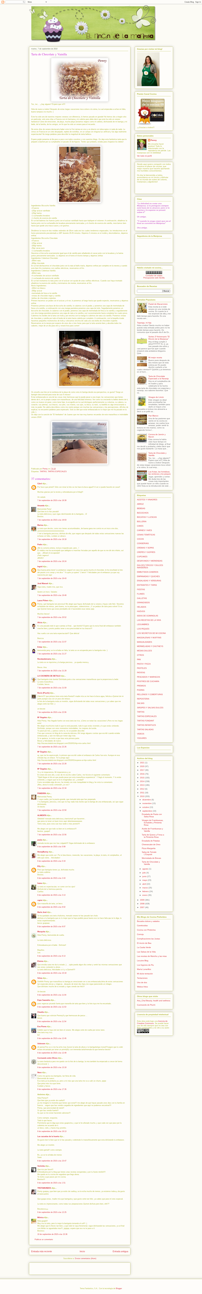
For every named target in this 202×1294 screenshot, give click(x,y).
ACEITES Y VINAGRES (147, 500)
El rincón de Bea (144, 943)
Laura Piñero (42, 600)
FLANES (140, 594)
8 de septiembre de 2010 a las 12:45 (51, 1038)
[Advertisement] (47, 1268)
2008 (142, 904)
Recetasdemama (44, 659)
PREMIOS (141, 686)
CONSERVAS (143, 543)
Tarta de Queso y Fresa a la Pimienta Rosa (153, 836)
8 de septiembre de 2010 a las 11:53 (51, 1007)
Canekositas (142, 925)
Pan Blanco (153, 416)
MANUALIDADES (144, 642)
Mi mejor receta (155, 357)
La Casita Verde (144, 947)
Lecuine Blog (142, 960)
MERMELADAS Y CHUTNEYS (150, 646)
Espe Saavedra (43, 1000)
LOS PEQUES (143, 629)
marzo (145, 888)
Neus (39, 1072)
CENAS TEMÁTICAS (146, 535)
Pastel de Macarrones (158, 304)
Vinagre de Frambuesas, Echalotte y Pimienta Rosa (152, 822)
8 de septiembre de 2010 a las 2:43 (51, 878)
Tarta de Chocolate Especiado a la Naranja (158, 377)
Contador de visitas (154, 275)
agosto (145, 869)
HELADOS (141, 607)
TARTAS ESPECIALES (57, 471)
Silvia (39, 978)
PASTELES (142, 668)
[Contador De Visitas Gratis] (154, 273)
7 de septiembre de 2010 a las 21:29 (51, 671)
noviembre (147, 803)
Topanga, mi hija (144, 323)
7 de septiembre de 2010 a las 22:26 (51, 747)
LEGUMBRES (143, 624)
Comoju (140, 934)
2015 (142, 778)
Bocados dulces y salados (148, 921)
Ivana (39, 883)
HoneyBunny (42, 852)
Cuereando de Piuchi (146, 1005)
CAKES (140, 526)
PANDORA (41, 793)
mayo (145, 880)
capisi (39, 900)
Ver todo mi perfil (144, 156)
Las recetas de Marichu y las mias (152, 956)
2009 (142, 900)
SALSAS (140, 703)
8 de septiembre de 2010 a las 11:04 (51, 995)
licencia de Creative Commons (152, 1022)
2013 (142, 785)
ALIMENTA (41, 815)
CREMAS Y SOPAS (145, 548)
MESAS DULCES (144, 651)
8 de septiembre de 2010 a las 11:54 (51, 1021)
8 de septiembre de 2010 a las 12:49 (51, 1053)
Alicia (39, 622)
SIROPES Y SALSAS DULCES (150, 707)
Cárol (39, 484)
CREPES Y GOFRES (146, 552)
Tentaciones (142, 978)
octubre (146, 807)
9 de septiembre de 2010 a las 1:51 (51, 1183)
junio (144, 876)
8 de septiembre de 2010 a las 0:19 (51, 861)
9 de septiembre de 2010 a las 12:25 (51, 1212)
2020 (142, 766)
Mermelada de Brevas (151, 858)
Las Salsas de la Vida (146, 952)
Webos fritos (142, 987)
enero (145, 895)
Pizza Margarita (148, 848)
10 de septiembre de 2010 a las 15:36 (52, 1234)
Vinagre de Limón (156, 397)
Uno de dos (142, 982)
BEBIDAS (141, 508)
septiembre (147, 811)
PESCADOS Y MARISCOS (148, 677)
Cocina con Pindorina (146, 930)
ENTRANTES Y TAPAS (147, 585)
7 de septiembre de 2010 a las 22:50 (51, 810)
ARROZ (140, 504)
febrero (145, 891)
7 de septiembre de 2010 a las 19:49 (51, 595)
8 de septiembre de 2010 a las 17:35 (51, 1089)
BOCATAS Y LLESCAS (147, 517)
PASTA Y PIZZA (144, 664)
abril (144, 884)
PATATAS (141, 672)
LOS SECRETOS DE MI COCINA (151, 633)
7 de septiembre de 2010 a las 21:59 (51, 688)
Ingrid (39, 566)
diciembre (146, 800)
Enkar (39, 647)
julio (144, 873)
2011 (142, 793)
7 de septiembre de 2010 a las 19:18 (51, 539)
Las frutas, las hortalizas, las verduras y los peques (159, 473)
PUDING (140, 690)
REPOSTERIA (143, 699)
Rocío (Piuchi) (43, 693)
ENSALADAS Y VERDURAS (149, 581)
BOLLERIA (141, 521)
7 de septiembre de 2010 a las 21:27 (51, 654)
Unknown (41, 1044)
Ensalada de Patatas (151, 841)
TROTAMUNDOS (44, 1188)
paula (39, 840)
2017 (142, 770)
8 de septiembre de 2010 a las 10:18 (51, 973)
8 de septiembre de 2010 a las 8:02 (51, 907)
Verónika (41, 1166)
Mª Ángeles (42, 717)
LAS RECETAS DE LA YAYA (149, 620)
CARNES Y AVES (144, 530)
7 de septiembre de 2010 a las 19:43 (51, 578)
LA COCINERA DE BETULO (48, 676)
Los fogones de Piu (145, 965)
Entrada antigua (120, 1251)
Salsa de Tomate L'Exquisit (149, 853)
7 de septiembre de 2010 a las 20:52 (51, 617)
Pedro (39, 544)
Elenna (40, 961)
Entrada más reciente (41, 1251)
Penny (154, 140)
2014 (142, 781)
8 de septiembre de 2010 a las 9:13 (51, 956)
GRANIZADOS (143, 602)
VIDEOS (140, 734)
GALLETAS (142, 598)
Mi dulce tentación (145, 974)
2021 (142, 763)
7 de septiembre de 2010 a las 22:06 (51, 712)
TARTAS (43, 471)
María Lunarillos (144, 969)
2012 (142, 789)
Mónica (40, 1217)
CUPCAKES (142, 556)
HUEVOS (141, 611)
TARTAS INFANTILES (146, 725)
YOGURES (141, 738)
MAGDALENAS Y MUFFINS (149, 637)
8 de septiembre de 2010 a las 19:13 (51, 1131)
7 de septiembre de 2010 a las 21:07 (51, 642)
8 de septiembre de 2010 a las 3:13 (51, 895)
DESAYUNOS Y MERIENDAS (149, 561)
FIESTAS (141, 589)
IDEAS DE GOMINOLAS (147, 616)
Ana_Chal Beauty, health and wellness (153, 1000)
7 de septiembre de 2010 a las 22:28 (51, 764)
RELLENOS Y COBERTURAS (150, 694)
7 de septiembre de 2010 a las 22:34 (51, 788)
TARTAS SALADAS (145, 729)
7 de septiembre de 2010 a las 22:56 (51, 835)
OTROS (140, 655)
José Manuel (42, 583)
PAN (139, 659)
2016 (142, 774)
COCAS (140, 539)
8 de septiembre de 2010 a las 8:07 (51, 926)
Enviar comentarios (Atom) (85, 1258)
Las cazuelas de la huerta (48, 1136)
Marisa (40, 525)
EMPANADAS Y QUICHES (148, 576)
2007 (142, 907)
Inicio (82, 1251)
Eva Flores (41, 1026)
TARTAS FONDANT (145, 721)
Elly (39, 866)
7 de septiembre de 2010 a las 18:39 (51, 500)
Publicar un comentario (44, 1239)
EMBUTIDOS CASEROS (147, 572)
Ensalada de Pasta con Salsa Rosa (152, 815)
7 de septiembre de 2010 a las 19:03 (51, 520)
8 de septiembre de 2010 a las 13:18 (51, 1067)
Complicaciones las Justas (148, 939)
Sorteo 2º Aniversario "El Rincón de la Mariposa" (159, 338)
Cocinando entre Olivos (47, 1058)
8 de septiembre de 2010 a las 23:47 (51, 1161)
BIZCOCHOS (142, 513)
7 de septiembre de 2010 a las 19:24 (51, 561)
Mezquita (41, 932)
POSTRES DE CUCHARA (148, 681)
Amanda (40, 506)
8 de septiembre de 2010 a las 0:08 (51, 847)
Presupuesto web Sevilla (154, 278)
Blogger (119, 1288)
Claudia (40, 1012)
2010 (142, 796)
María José (42, 912)
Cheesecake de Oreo (151, 844)
